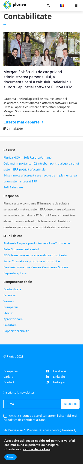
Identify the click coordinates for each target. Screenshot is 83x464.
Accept (10, 457)
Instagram (60, 382)
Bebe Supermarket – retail (21, 249)
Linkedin (59, 377)
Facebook (59, 371)
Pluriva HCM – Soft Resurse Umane (27, 157)
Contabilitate (12, 289)
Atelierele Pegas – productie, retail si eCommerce (36, 243)
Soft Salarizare (13, 187)
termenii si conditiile (60, 416)
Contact (8, 382)
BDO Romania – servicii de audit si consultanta (35, 255)
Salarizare (10, 325)
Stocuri (8, 313)
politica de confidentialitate (26, 420)
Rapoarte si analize (16, 331)
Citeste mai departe (21, 122)
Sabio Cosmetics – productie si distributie (31, 261)
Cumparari (10, 307)
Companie (10, 371)
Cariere (8, 377)
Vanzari (8, 301)
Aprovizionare (13, 319)
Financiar (9, 295)
